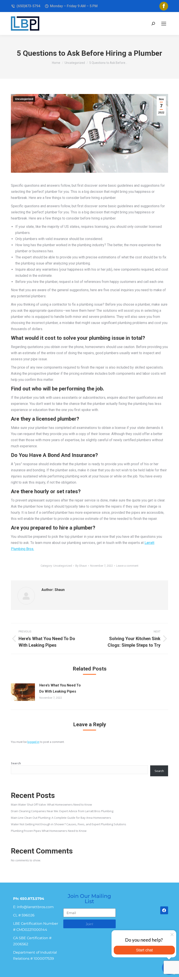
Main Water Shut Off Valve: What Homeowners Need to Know (51, 804)
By (81, 565)
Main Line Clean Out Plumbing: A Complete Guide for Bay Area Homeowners (61, 818)
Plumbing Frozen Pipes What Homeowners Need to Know (48, 831)
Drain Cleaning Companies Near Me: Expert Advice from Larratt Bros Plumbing (62, 811)
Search (16, 763)
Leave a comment (127, 565)
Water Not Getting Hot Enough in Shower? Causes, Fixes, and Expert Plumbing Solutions (68, 824)
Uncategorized (24, 99)
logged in (33, 742)
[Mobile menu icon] (163, 23)
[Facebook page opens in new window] (163, 6)
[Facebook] (164, 910)
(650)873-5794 (28, 6)
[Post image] (23, 692)
